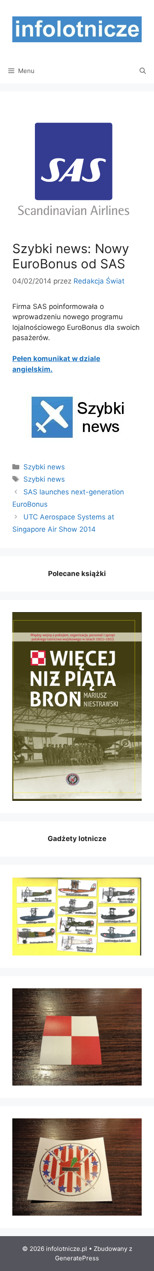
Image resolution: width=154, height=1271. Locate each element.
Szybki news (44, 467)
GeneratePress (77, 1258)
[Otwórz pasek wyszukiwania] (142, 71)
